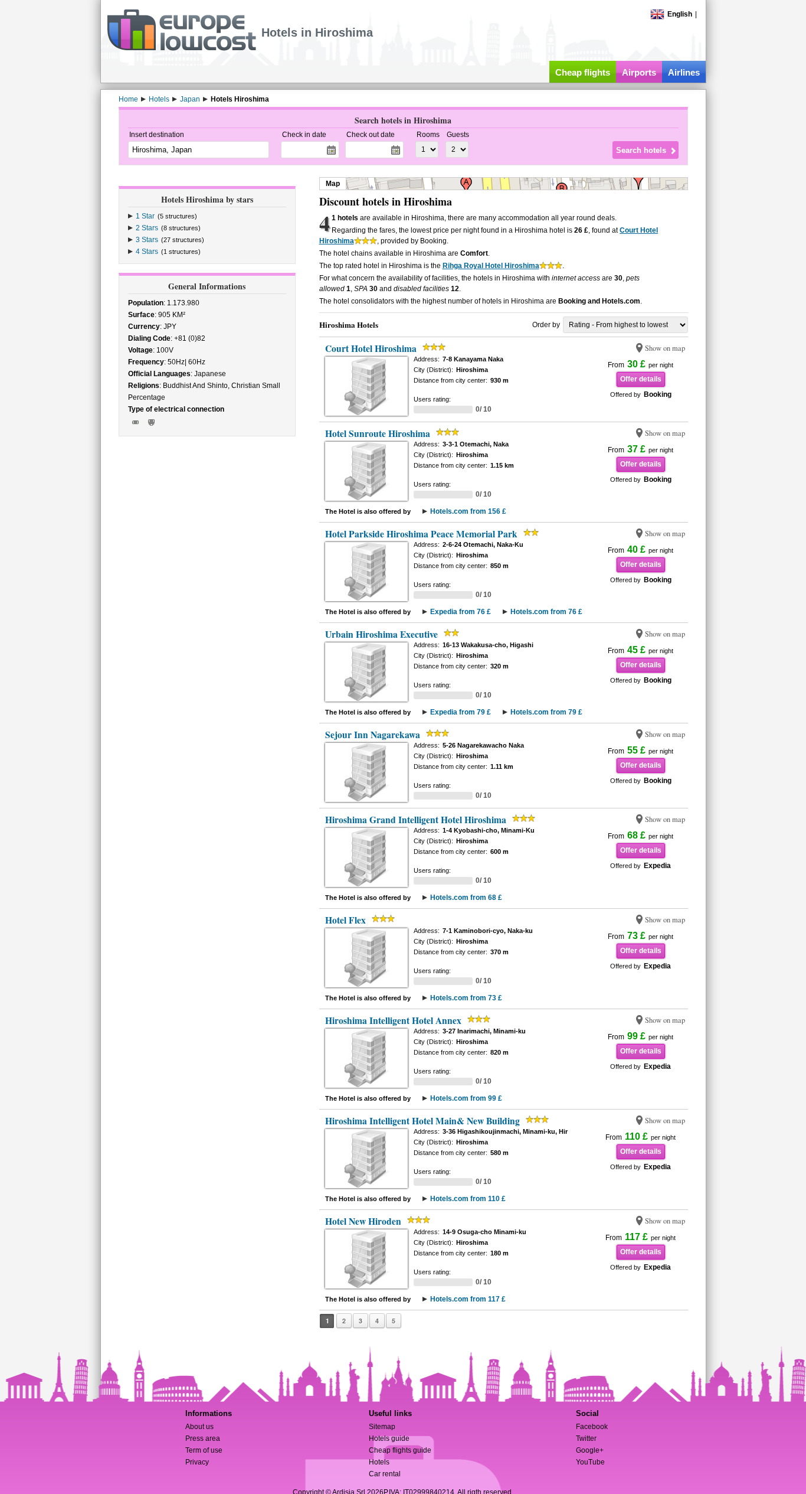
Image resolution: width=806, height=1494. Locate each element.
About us (199, 1427)
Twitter (586, 1438)
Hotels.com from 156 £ (468, 511)
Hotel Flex (345, 920)
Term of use (203, 1450)
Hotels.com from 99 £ (466, 1098)
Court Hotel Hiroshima (371, 348)
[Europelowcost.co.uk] (181, 48)
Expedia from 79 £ (460, 712)
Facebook (592, 1427)
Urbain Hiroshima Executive (381, 634)
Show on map (665, 348)
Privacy (197, 1462)
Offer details (640, 379)
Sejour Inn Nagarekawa (372, 734)
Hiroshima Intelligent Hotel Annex (393, 1020)
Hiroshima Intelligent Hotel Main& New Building (422, 1120)
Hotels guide (389, 1438)
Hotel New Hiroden (363, 1221)
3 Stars (147, 240)
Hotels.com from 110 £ (468, 1199)
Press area (202, 1438)
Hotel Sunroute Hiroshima (377, 433)
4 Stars (147, 251)
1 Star (145, 216)
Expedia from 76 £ (460, 612)
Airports (639, 72)
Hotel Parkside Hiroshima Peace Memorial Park (421, 533)
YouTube (590, 1462)
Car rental (385, 1474)
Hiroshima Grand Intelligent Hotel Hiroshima (415, 819)
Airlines (684, 72)
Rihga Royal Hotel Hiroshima (491, 266)
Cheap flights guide (400, 1450)
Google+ (590, 1450)
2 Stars (147, 228)
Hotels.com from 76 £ (546, 612)
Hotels (379, 1462)
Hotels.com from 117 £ (468, 1299)
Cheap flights (582, 72)
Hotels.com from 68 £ (466, 897)
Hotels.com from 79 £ (546, 712)
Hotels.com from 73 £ (466, 998)
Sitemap (382, 1427)
